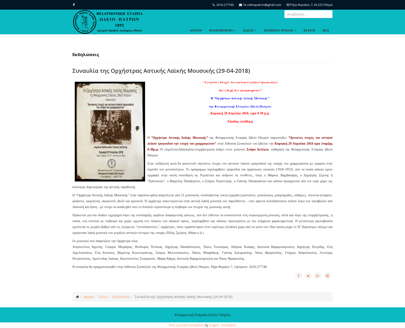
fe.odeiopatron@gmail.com (262, 5)
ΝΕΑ (325, 30)
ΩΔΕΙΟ (248, 30)
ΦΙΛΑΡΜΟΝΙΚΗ (221, 30)
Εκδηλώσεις (121, 296)
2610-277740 (225, 5)
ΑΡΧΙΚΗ (196, 30)
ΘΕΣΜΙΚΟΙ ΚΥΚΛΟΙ (278, 30)
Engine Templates (222, 325)
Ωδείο (103, 296)
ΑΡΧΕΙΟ (309, 30)
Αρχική (88, 296)
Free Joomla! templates (186, 325)
